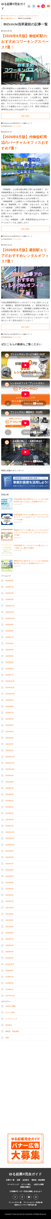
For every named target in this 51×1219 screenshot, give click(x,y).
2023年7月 (9, 788)
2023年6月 (9, 794)
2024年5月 (9, 725)
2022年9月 (9, 851)
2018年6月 (9, 983)
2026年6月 (9, 593)
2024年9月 (9, 700)
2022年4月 (9, 882)
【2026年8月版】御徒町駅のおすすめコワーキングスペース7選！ (25, 41)
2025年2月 (9, 669)
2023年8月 (9, 782)
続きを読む (25, 116)
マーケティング (11, 1019)
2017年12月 (9, 996)
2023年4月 (9, 807)
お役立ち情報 (10, 1006)
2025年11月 (9, 612)
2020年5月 (9, 952)
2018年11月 (9, 964)
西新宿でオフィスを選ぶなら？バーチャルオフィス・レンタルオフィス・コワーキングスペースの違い (31, 532)
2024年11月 (9, 687)
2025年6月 (9, 643)
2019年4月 (9, 958)
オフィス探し (10, 1012)
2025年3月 (9, 662)
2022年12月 (9, 832)
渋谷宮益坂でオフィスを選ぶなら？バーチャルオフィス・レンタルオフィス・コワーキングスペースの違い (31, 517)
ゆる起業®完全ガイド (25, 1174)
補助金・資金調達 (12, 1031)
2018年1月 (9, 989)
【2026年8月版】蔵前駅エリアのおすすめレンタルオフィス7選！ (25, 255)
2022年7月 (9, 864)
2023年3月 (9, 813)
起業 (7, 1038)
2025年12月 (9, 606)
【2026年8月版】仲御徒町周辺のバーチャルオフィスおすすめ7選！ (25, 142)
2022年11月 (9, 838)
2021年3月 (9, 926)
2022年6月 (9, 870)
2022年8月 (9, 857)
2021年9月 (9, 908)
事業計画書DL (25, 1187)
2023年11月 (9, 763)
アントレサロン (14, 1202)
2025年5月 (9, 650)
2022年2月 (9, 895)
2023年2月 (9, 819)
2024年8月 (9, 706)
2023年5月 (9, 801)
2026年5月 (9, 599)
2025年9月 (9, 625)
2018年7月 (9, 977)
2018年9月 (9, 970)
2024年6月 (9, 719)
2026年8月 (9, 580)
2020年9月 (9, 933)
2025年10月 (9, 618)
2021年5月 (9, 920)
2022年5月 (9, 876)
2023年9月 (9, 775)
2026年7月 (9, 587)
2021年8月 (9, 914)
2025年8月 (9, 631)
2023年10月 (9, 769)
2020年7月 (9, 939)
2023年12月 (9, 757)
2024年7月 (9, 713)
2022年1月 (9, 901)
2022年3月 (9, 889)
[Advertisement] (25, 1056)
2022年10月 (9, 845)
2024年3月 (9, 738)
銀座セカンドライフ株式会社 (25, 1205)
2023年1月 (9, 826)
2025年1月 (9, 675)
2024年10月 (9, 694)
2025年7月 (9, 637)
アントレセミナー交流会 (32, 1202)
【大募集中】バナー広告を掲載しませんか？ (25, 1191)
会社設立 (8, 1025)
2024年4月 (9, 731)
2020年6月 (9, 945)
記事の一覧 (10, 1180)
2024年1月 (9, 750)
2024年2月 (9, 744)
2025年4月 (9, 656)
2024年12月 (9, 681)
